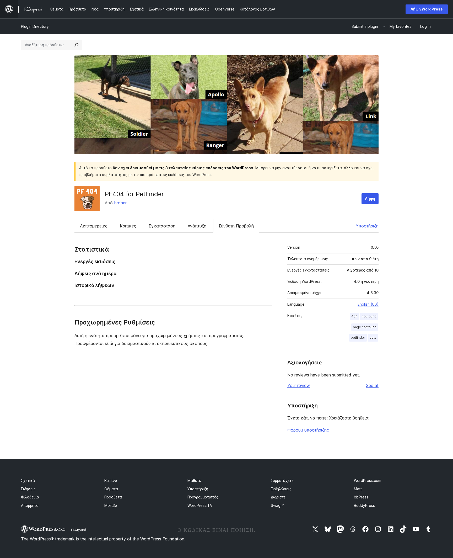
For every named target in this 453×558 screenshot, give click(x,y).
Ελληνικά (79, 530)
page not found (364, 327)
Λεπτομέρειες (93, 225)
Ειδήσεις (28, 489)
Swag (278, 505)
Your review (298, 385)
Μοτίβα (110, 505)
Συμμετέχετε (282, 480)
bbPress (361, 497)
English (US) (368, 304)
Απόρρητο (30, 505)
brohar (120, 202)
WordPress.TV (199, 505)
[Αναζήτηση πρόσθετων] (76, 45)
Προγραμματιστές (202, 497)
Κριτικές (128, 225)
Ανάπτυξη (197, 225)
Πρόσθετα (113, 497)
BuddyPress (364, 505)
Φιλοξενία (30, 497)
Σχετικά (28, 480)
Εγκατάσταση (162, 225)
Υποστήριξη (367, 225)
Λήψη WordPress (427, 9)
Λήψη (370, 198)
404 (354, 316)
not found (369, 316)
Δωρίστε (278, 497)
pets (372, 337)
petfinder (358, 337)
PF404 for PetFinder (134, 194)
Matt (358, 489)
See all (372, 385)
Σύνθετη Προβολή (236, 225)
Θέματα (111, 489)
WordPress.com (367, 480)
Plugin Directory (35, 26)
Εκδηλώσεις (281, 489)
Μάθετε (194, 480)
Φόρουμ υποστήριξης (308, 430)
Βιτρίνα (110, 480)
